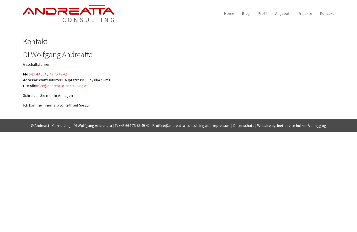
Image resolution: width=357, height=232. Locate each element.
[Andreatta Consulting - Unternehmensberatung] (68, 13)
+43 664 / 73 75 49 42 (50, 74)
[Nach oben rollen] (344, 219)
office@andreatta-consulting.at (61, 85)
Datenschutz (244, 125)
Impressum (221, 125)
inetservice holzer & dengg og (301, 125)
